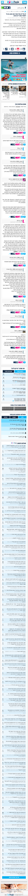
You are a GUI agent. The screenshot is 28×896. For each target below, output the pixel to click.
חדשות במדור (20, 371)
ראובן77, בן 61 (18, 316)
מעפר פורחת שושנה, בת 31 (15, 179)
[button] (25, 58)
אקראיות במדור (8, 371)
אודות (25, 889)
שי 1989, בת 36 (18, 330)
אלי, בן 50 (19, 148)
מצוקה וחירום (4, 889)
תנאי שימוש (13, 889)
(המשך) (16, 251)
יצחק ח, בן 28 (19, 300)
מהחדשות (6, 106)
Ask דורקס (20, 891)
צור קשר (21, 889)
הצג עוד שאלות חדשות (14, 877)
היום (22, 417)
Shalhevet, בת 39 (17, 136)
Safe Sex (15, 891)
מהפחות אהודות (12, 106)
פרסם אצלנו (18, 889)
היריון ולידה (21, 8)
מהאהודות (18, 106)
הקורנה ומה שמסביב (9, 891)
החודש (5, 417)
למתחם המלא (5, 83)
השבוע (14, 417)
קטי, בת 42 (19, 220)
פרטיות (9, 889)
